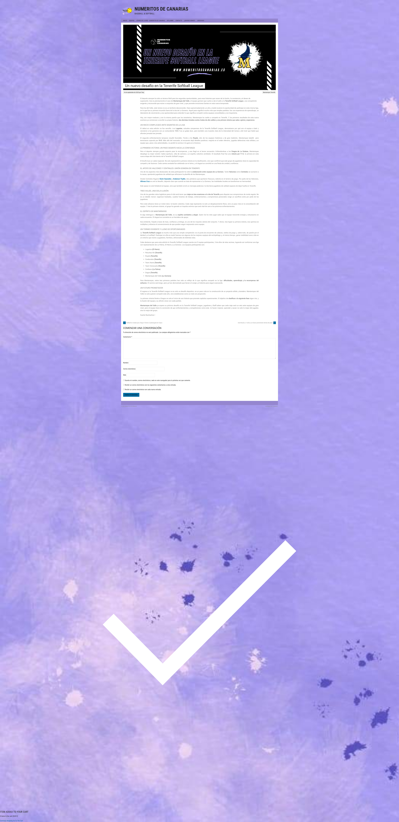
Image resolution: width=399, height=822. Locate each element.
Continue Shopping (6, 821)
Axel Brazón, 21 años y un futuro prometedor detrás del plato (256, 323)
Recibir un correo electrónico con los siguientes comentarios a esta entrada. (150, 385)
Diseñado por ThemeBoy (271, 406)
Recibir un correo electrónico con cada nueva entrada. (143, 390)
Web (124, 375)
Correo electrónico (129, 369)
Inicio (125, 20)
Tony (142, 92)
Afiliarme (170, 20)
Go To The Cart (18, 821)
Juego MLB (200, 20)
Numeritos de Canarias (161, 9)
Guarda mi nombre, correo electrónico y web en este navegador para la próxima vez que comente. (157, 380)
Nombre (125, 363)
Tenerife (273, 92)
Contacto (178, 20)
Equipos (131, 20)
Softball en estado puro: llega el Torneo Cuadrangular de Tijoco (143, 323)
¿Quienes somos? (189, 20)
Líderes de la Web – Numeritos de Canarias (150, 20)
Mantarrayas (266, 92)
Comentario (127, 337)
